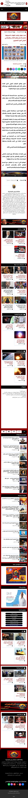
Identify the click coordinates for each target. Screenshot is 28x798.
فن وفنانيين (20, 714)
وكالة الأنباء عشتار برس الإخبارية (14, 793)
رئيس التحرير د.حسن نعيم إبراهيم (14, 775)
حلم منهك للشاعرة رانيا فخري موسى (10, 531)
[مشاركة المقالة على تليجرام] (16, 69)
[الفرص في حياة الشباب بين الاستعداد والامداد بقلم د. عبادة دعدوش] (23, 517)
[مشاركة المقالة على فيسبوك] (24, 69)
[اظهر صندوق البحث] (2, 9)
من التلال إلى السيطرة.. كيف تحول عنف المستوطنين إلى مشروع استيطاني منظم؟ (20, 659)
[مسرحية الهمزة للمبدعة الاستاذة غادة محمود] (23, 525)
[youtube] (14, 784)
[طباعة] (8, 69)
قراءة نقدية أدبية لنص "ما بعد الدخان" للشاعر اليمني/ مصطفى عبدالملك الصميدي (15, 23)
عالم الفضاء (19, 351)
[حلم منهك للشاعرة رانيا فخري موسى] (23, 533)
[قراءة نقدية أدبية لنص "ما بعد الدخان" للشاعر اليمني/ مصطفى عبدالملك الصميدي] (23, 448)
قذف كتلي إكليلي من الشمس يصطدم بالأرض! (20, 378)
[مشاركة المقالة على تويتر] (22, 69)
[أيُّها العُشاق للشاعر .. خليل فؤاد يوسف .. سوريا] (23, 481)
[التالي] (4, 23)
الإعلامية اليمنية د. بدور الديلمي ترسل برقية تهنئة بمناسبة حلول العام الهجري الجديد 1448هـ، (8, 308)
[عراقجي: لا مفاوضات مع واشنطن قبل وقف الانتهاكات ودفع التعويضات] (23, 489)
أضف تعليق (4, 44)
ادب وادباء (20, 229)
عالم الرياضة (20, 668)
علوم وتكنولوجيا (18, 314)
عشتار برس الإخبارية (17, 63)
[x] (17, 784)
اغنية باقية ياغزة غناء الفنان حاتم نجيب (10, 547)
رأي (22, 631)
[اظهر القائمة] (26, 9)
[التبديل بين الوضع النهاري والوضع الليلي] (2, 3)
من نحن (21, 773)
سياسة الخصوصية (9, 773)
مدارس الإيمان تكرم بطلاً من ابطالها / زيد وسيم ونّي (8, 680)
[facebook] (23, 784)
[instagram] (20, 784)
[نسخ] (11, 69)
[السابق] (2, 23)
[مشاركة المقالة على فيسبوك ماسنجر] (13, 69)
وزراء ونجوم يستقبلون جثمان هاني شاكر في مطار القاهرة (20, 726)
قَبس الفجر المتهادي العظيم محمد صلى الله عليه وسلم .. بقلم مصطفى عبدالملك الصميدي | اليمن (11, 471)
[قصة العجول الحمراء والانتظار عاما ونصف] (23, 542)
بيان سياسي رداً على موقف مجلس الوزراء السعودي (8, 643)
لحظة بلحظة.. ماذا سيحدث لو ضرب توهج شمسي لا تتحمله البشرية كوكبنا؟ (20, 364)
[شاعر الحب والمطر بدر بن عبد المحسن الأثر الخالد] (23, 501)
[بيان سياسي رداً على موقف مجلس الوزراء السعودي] (23, 464)
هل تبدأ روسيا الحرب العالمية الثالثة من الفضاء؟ (8, 363)
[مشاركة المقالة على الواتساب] (19, 69)
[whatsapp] (9, 784)
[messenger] (11, 784)
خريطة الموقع (16, 773)
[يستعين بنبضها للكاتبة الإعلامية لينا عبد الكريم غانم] (23, 440)
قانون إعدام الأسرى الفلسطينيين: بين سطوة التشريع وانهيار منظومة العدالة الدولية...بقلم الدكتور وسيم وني (10, 508)
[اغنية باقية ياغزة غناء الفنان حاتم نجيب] (23, 550)
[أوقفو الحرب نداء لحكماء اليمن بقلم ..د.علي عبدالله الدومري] (23, 456)
